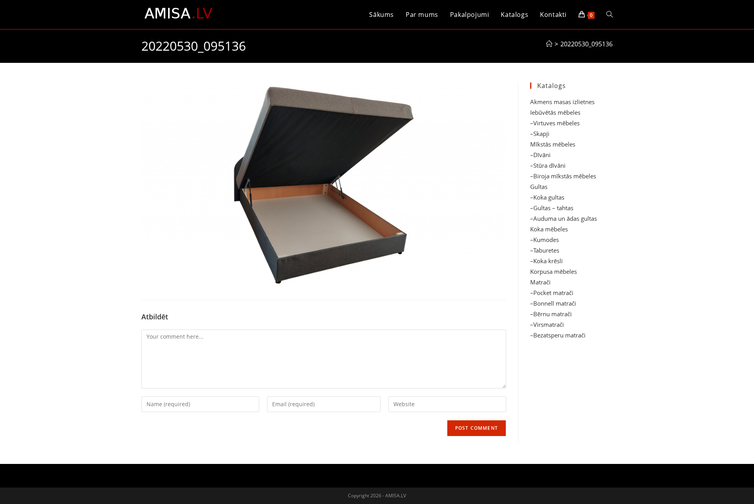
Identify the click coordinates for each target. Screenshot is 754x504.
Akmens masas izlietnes (562, 102)
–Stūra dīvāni (548, 165)
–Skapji (539, 133)
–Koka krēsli (546, 261)
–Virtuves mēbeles (555, 123)
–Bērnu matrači (551, 314)
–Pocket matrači (551, 293)
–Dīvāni (540, 155)
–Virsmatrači (547, 324)
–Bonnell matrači (553, 303)
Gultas (538, 187)
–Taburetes (544, 250)
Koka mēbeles (549, 229)
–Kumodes (544, 240)
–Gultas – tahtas (551, 208)
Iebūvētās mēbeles (555, 112)
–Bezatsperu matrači (558, 335)
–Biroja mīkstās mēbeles (563, 176)
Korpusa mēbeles (553, 271)
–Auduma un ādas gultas (563, 218)
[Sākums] (549, 44)
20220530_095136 (586, 44)
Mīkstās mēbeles (552, 144)
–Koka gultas (547, 197)
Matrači (540, 282)
